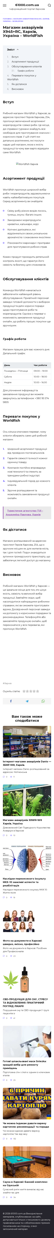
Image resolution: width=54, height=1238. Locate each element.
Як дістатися (19, 84)
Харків (8, 683)
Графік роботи (26, 70)
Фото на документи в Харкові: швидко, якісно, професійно (22, 942)
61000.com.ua (27, 5)
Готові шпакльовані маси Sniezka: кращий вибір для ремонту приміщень (24, 1065)
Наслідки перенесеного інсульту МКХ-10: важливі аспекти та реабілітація (24, 882)
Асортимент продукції (25, 61)
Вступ (15, 57)
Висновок (18, 89)
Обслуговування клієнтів (27, 66)
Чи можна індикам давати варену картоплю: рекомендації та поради (26, 1125)
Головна (7, 19)
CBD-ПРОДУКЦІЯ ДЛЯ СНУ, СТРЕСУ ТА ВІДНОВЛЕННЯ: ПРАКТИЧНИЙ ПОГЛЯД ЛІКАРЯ (25, 1003)
